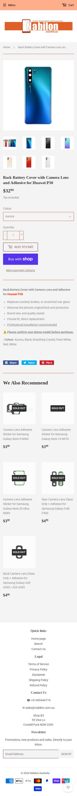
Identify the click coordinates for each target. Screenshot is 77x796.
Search (38, 643)
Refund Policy (38, 685)
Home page (38, 638)
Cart (71, 5)
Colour (7, 208)
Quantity (8, 227)
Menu (11, 5)
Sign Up (66, 754)
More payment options (20, 270)
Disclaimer (38, 674)
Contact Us (38, 649)
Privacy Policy (38, 669)
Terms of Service (38, 664)
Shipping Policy (38, 680)
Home (6, 47)
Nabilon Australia (39, 773)
